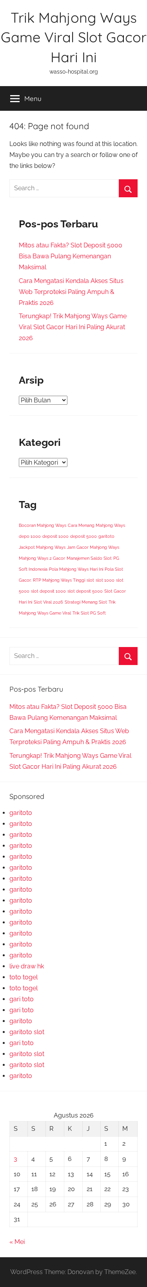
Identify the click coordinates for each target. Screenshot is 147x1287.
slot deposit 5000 (85, 591)
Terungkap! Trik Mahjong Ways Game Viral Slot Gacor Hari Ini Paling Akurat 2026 (73, 327)
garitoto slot (26, 1032)
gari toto (21, 999)
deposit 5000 (83, 536)
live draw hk (26, 966)
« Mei (17, 1242)
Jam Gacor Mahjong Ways (93, 547)
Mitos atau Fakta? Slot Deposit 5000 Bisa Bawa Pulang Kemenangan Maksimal (70, 256)
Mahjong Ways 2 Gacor (42, 558)
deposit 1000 (55, 536)
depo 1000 (30, 536)
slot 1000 (105, 580)
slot (90, 580)
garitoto (106, 536)
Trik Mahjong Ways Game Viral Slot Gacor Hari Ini (74, 37)
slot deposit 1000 (48, 591)
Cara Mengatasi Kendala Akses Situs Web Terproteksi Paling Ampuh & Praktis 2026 (71, 291)
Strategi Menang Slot (86, 602)
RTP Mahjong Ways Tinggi (59, 580)
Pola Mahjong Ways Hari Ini (76, 569)
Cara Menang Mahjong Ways (96, 525)
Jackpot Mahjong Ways (42, 547)
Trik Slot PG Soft (89, 613)
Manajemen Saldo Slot (89, 558)
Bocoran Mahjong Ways (42, 525)
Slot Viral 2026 (48, 602)
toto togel (23, 977)
